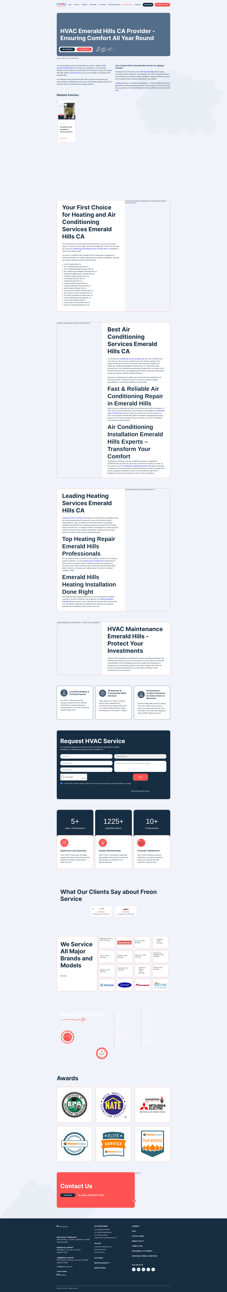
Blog (134, 1231)
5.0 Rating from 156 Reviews (126, 914)
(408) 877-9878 (62, 1263)
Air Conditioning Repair (101, 1235)
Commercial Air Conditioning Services (105, 1237)
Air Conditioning (101, 1226)
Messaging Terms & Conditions (144, 1256)
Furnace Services (99, 1252)
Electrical (102, 4)
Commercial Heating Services (103, 1246)
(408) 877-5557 (163, 4)
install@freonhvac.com (64, 1267)
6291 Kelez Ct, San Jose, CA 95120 (69, 1250)
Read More (63, 138)
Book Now (148, 4)
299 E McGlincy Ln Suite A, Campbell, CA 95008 (73, 1239)
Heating (97, 1243)
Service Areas (127, 4)
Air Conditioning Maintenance (102, 1232)
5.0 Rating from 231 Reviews (101, 914)
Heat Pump (93, 4)
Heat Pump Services (100, 1249)
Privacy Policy (138, 1241)
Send (140, 777)
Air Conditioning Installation (102, 1229)
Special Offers (138, 1236)
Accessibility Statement (142, 1251)
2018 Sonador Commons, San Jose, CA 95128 (72, 1260)
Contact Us (84, 49)
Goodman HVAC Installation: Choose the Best (66, 129)
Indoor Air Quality (115, 4)
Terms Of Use (137, 1246)
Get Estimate (67, 49)
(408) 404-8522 (62, 1242)
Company (137, 4)
